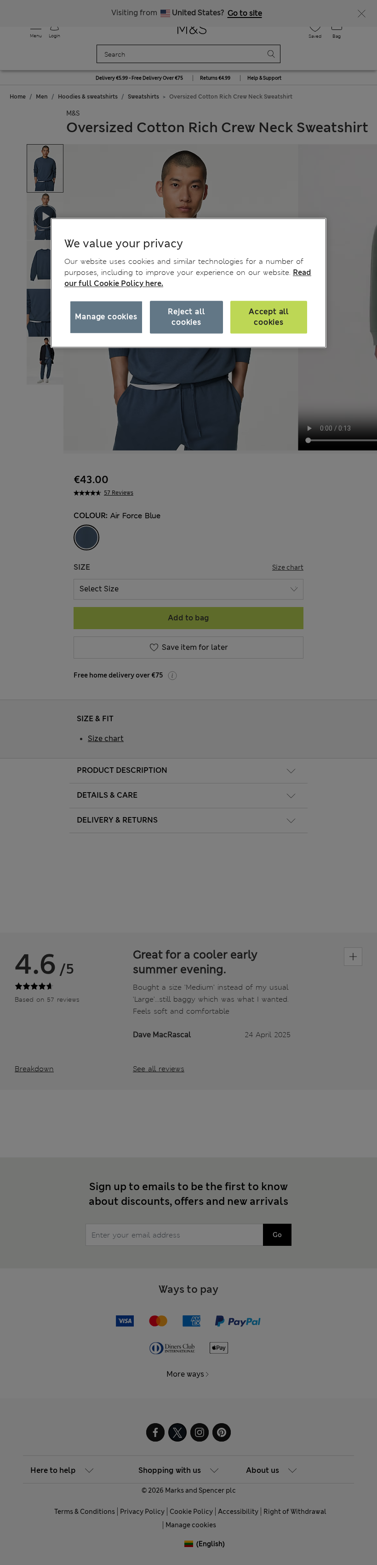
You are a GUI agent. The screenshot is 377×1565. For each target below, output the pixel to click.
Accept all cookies (269, 317)
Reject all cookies (186, 317)
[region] (188, 283)
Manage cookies (106, 317)
